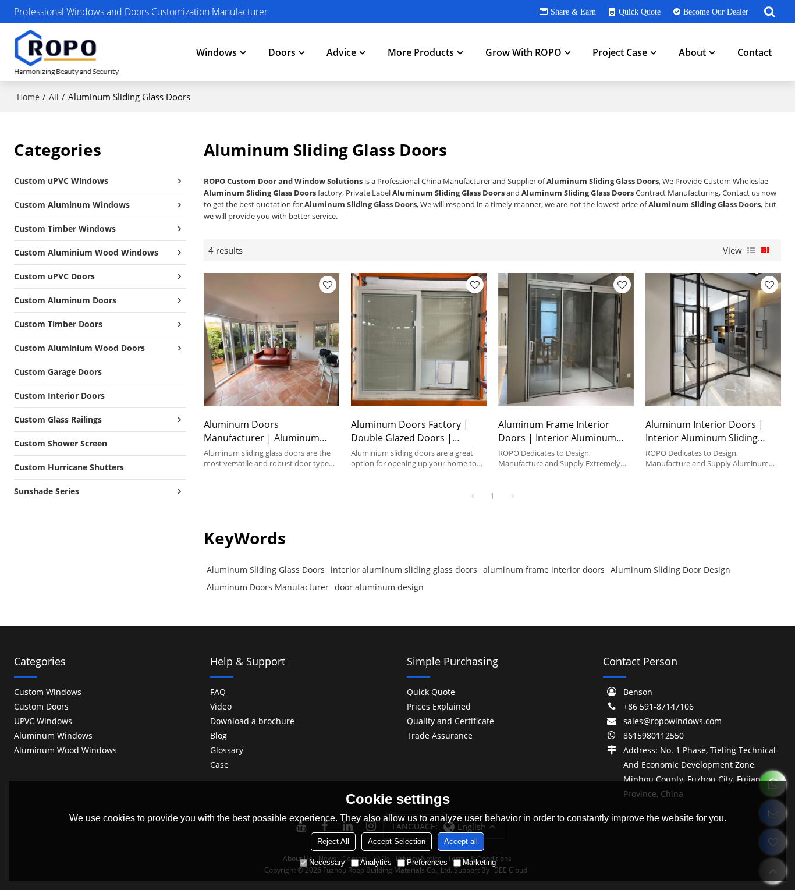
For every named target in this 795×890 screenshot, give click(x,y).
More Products (421, 52)
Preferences (427, 862)
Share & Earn (573, 12)
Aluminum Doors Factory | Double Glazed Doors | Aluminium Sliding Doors (410, 431)
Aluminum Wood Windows (65, 750)
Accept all (461, 841)
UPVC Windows (43, 720)
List (751, 250)
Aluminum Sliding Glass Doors (266, 569)
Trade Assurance (440, 735)
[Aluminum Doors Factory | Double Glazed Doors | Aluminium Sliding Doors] (419, 339)
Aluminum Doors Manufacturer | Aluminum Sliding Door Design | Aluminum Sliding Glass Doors (270, 431)
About (692, 52)
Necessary (327, 862)
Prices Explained (439, 706)
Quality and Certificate (450, 720)
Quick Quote (640, 12)
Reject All (333, 841)
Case (219, 764)
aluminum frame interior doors (544, 569)
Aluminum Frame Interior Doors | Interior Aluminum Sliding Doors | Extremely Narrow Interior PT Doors (557, 431)
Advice (341, 52)
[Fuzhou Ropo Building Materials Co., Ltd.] (66, 52)
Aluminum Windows (53, 735)
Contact (754, 52)
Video (221, 706)
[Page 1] (472, 496)
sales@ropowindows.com (672, 720)
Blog (218, 735)
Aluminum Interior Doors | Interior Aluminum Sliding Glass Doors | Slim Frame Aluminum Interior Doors (704, 431)
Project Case (619, 52)
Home (28, 96)
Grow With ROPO (523, 52)
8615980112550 (653, 735)
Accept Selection (396, 841)
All (54, 96)
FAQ (218, 691)
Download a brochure (252, 720)
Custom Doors (41, 706)
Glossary (226, 750)
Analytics (376, 862)
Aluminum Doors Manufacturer (268, 587)
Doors (282, 52)
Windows (216, 52)
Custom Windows (47, 691)
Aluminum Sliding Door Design (670, 569)
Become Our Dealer (715, 12)
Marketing (479, 862)
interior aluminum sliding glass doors (404, 569)
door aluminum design (379, 587)
